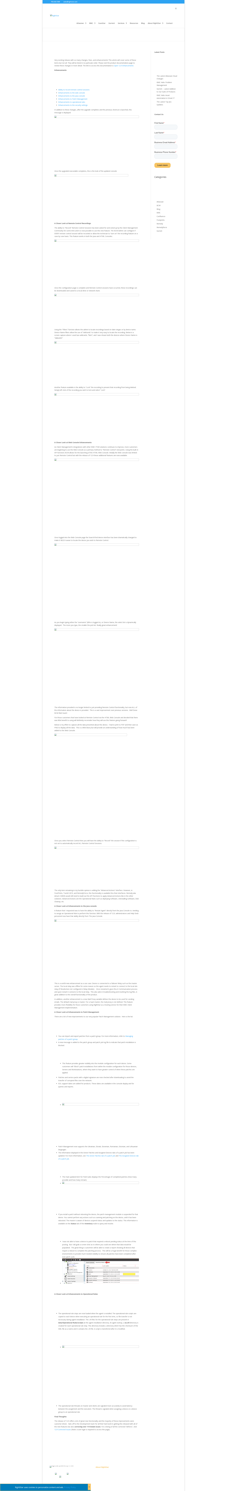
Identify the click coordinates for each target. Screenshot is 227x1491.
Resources (134, 23)
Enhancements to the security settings (73, 105)
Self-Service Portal (149, 1480)
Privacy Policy (101, 1480)
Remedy (160, 224)
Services (121, 23)
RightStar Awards (148, 1471)
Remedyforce (162, 227)
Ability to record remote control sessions (73, 90)
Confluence (161, 216)
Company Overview (103, 1471)
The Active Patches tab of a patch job (100, 1156)
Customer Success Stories (106, 1476)
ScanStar (101, 23)
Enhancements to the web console (71, 93)
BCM (158, 205)
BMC (91, 23)
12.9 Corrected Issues (62, 1429)
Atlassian (80, 23)
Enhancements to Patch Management (72, 99)
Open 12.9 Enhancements (124, 66)
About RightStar (154, 23)
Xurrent (112, 23)
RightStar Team (68, 31)
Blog (143, 23)
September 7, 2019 (94, 31)
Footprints (161, 220)
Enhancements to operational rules (71, 102)
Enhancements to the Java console (71, 96)
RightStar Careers (148, 1476)
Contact (169, 23)
